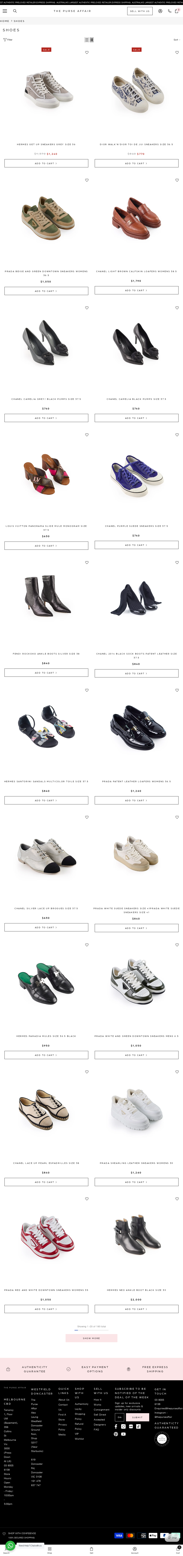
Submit (137, 1417)
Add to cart (45, 163)
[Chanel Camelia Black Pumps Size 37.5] (136, 351)
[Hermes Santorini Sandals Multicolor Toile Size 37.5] (46, 734)
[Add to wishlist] (87, 52)
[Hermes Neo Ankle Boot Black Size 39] (136, 1242)
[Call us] (170, 11)
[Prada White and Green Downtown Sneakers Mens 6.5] (136, 988)
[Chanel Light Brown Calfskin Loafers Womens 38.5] (136, 224)
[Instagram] (123, 1426)
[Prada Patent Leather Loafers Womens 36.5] (136, 734)
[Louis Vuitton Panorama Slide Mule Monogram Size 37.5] (46, 478)
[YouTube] (123, 1434)
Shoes (19, 20)
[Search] (15, 11)
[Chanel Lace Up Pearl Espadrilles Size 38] (46, 1115)
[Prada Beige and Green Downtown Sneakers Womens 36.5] (46, 224)
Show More (91, 1338)
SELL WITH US (140, 11)
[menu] (5, 11)
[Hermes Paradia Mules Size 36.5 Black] (46, 988)
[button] (87, 40)
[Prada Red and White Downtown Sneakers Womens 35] (46, 1242)
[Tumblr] (116, 1434)
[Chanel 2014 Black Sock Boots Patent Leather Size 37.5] (136, 606)
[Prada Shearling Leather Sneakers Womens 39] (136, 1115)
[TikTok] (138, 1426)
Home (5, 20)
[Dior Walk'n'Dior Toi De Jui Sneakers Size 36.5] (136, 97)
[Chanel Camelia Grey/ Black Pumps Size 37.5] (46, 351)
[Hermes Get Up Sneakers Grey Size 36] (46, 97)
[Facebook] (116, 1426)
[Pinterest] (131, 1426)
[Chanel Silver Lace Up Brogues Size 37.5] (46, 861)
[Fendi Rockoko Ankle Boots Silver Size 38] (46, 606)
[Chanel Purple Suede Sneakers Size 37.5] (136, 478)
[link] (135, 1550)
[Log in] (160, 11)
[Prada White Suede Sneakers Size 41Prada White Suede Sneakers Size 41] (136, 861)
